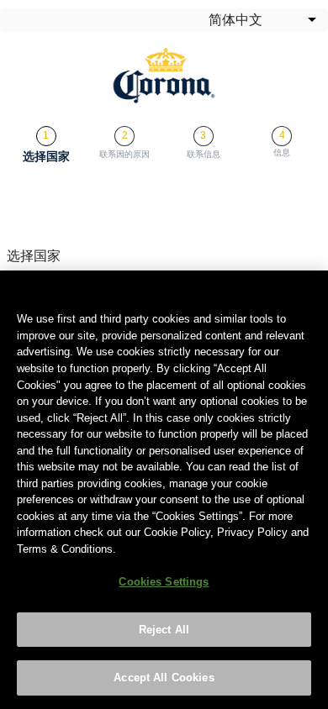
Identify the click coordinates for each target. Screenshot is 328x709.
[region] (164, 489)
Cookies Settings (164, 581)
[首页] (164, 75)
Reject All (164, 629)
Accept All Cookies (164, 677)
